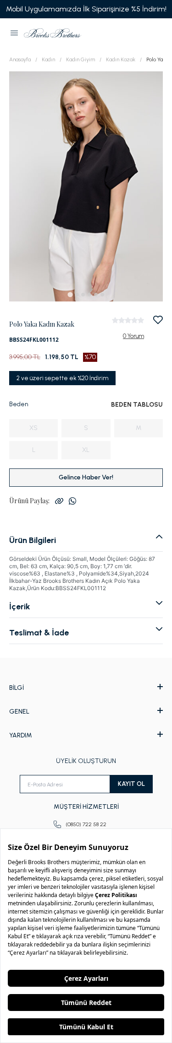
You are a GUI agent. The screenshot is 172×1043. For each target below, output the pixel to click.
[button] (14, 33)
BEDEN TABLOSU (137, 405)
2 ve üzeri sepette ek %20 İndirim (62, 378)
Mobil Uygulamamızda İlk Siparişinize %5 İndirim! (86, 9)
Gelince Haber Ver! (86, 477)
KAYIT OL (131, 784)
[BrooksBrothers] (52, 33)
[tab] (69, 294)
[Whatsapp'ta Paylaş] (72, 501)
